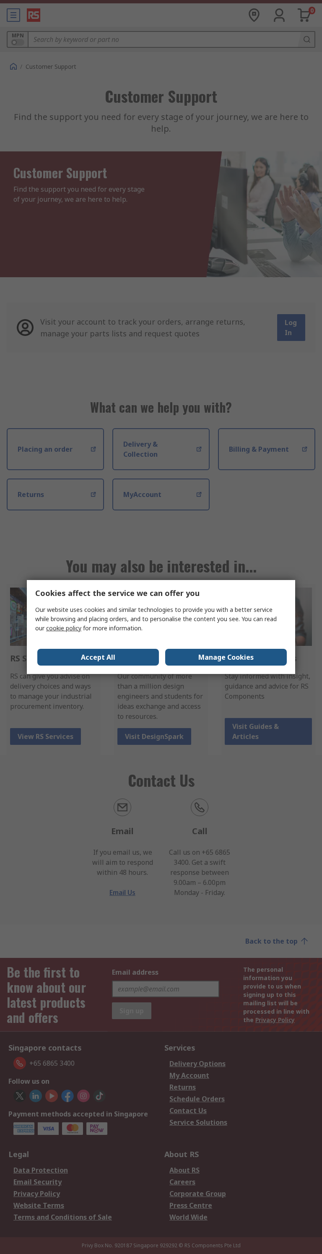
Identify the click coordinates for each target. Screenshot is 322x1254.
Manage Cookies (226, 657)
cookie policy (63, 628)
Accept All (98, 657)
